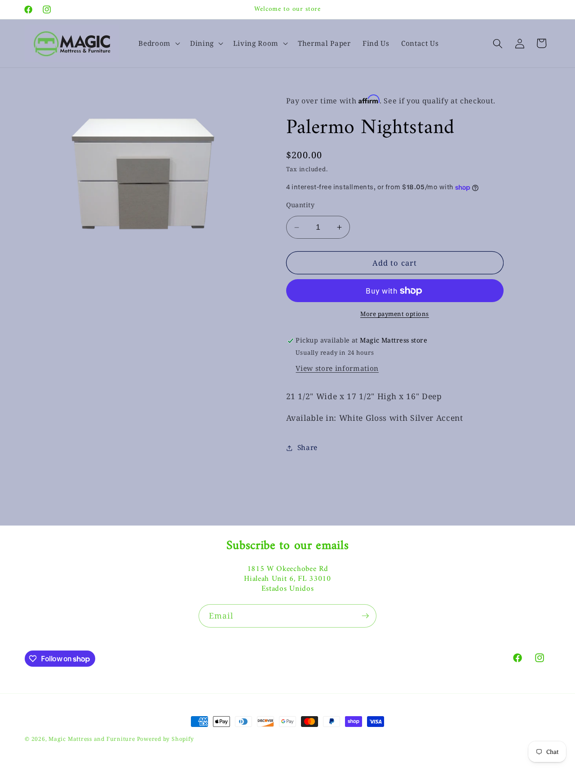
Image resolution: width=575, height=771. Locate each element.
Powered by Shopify (165, 739)
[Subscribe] (365, 616)
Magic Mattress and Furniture (93, 739)
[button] (158, 43)
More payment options (394, 314)
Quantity (300, 205)
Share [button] (307, 447)
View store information (337, 368)
